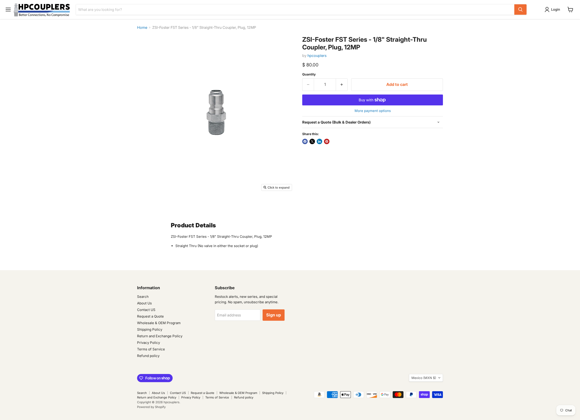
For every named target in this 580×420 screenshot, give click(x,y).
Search (143, 296)
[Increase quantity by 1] (342, 84)
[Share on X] (312, 141)
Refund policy (148, 356)
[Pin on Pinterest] (326, 141)
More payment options (373, 111)
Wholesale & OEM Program (159, 323)
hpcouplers (316, 55)
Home (142, 27)
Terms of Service (151, 349)
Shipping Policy (149, 329)
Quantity (309, 74)
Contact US (146, 310)
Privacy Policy (148, 342)
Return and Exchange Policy (159, 336)
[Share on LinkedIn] (319, 141)
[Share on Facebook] (305, 141)
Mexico (423, 378)
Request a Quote (150, 316)
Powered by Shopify (151, 407)
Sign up (273, 315)
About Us (144, 303)
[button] (553, 9)
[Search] (520, 9)
